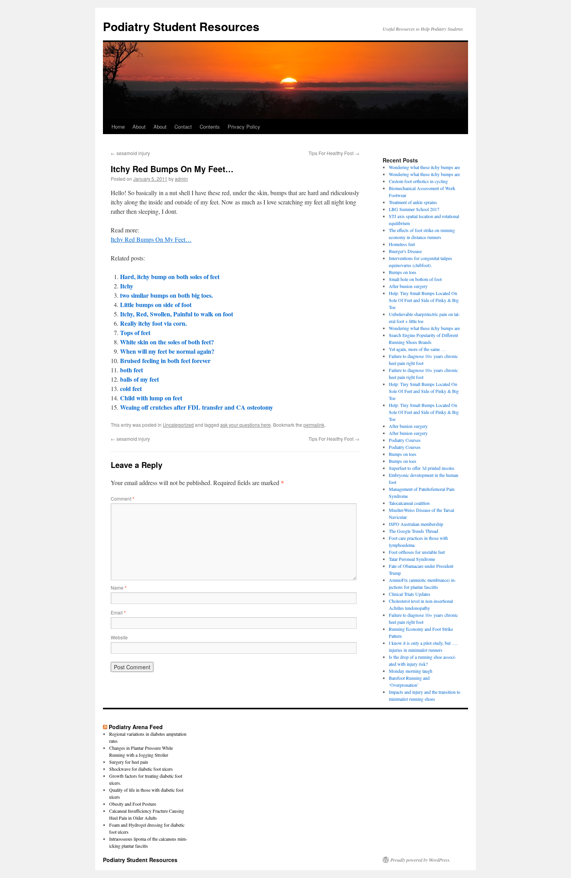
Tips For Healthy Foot (333, 153)
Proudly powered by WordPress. (420, 860)
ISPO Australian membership (416, 524)
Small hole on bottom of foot (415, 279)
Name (119, 587)
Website (119, 637)
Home (118, 126)
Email (118, 612)
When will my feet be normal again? (167, 351)
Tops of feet (135, 332)
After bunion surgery (408, 286)
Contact (183, 126)
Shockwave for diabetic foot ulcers (141, 769)
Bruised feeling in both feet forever (165, 360)
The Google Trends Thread (413, 531)
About (139, 126)
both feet (131, 369)
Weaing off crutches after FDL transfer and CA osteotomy (196, 407)
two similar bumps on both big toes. (166, 295)
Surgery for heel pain (128, 762)
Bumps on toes (402, 272)
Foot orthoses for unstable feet (417, 552)
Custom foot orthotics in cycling (418, 181)
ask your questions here (245, 424)
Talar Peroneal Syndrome (412, 559)
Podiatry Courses (405, 440)
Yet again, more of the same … (417, 349)
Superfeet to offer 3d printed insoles (421, 468)
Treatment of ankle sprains (413, 202)
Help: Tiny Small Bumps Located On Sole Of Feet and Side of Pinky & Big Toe (424, 300)
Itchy (126, 285)
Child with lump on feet (151, 397)
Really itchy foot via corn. (153, 323)
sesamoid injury (130, 153)
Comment (122, 498)
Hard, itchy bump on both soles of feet (169, 276)
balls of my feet (139, 379)
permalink (313, 424)
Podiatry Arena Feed (136, 727)
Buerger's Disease (405, 251)
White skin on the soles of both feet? (167, 341)
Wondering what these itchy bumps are (424, 167)
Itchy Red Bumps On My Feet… (151, 239)
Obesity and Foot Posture (132, 804)
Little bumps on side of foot (155, 304)
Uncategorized (178, 424)
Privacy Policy (244, 126)
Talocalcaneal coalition (409, 503)
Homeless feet (402, 244)
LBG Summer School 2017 (414, 209)
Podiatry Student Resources (181, 26)
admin (181, 178)
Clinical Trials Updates (409, 594)
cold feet (131, 388)
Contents (210, 126)
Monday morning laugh (410, 671)
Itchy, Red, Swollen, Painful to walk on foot (176, 313)
